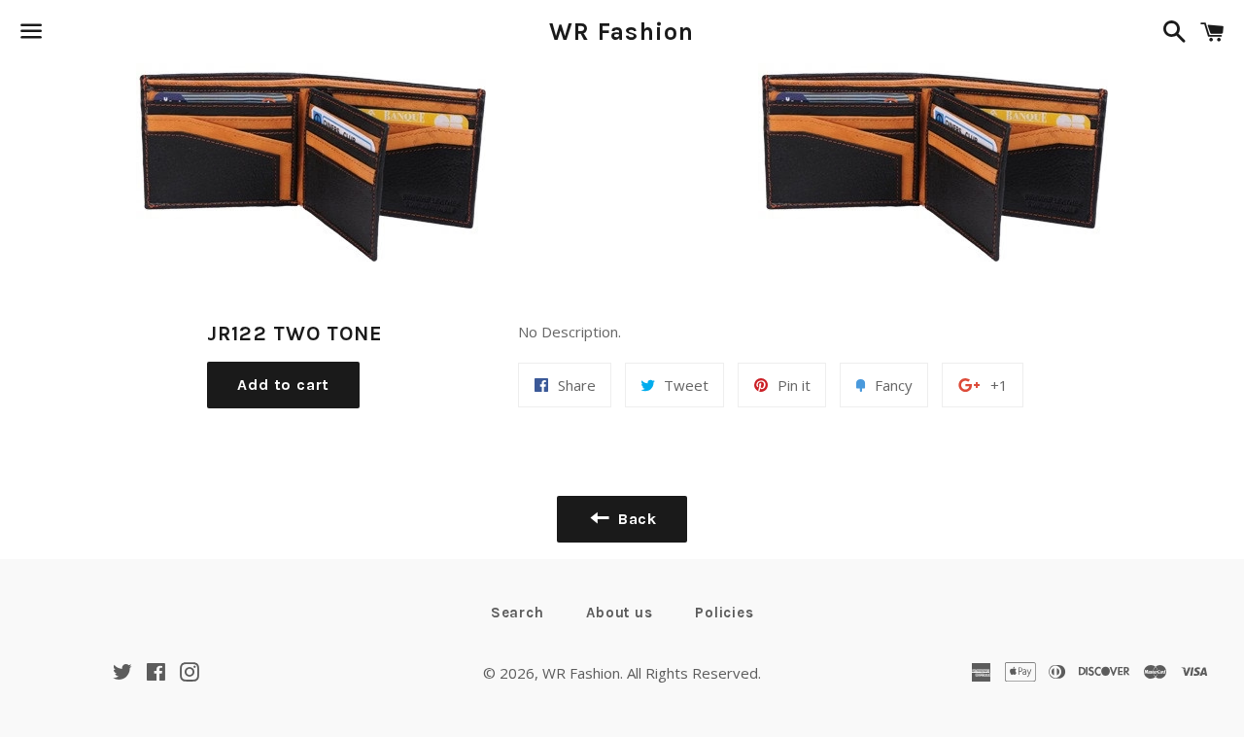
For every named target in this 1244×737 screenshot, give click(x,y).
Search (517, 612)
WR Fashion (622, 32)
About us (619, 612)
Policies (724, 612)
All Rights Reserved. (694, 673)
